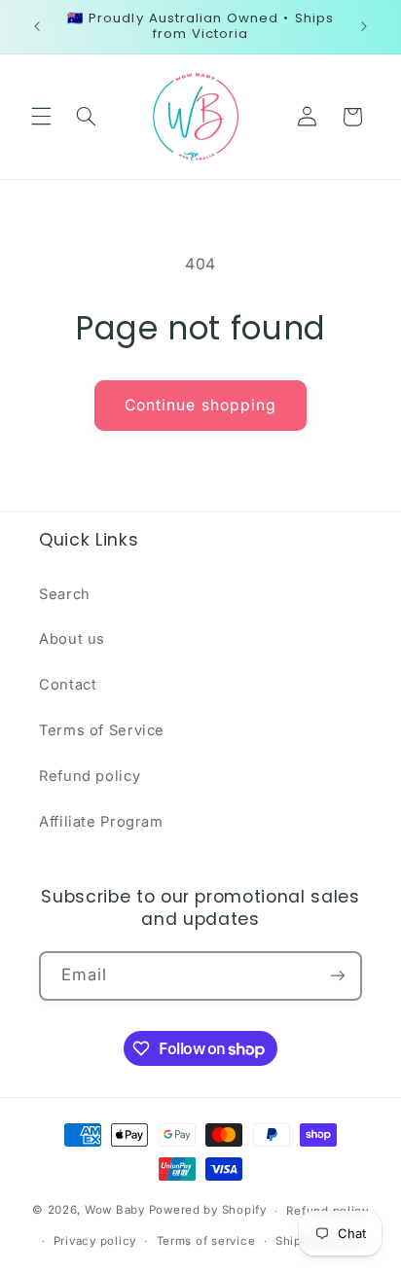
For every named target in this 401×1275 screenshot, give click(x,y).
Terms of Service (101, 730)
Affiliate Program (101, 822)
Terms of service (206, 1241)
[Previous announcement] (37, 26)
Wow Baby (115, 1211)
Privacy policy (95, 1241)
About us (72, 639)
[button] (40, 116)
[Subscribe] (337, 976)
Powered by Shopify (208, 1211)
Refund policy (89, 776)
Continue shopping (200, 405)
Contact (67, 684)
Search (65, 594)
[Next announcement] (364, 26)
